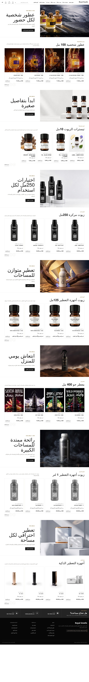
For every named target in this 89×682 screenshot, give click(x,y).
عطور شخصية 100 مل (50, 627)
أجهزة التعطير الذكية (51, 635)
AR (2, 2)
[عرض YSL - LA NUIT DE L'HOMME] (60, 142)
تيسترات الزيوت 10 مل (50, 630)
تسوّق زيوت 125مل (30, 285)
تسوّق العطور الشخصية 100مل (28, 30)
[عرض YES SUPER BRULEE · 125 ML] (74, 316)
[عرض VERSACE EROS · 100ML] (14, 60)
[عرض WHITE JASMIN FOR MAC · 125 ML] (14, 316)
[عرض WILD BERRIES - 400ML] (74, 400)
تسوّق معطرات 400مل (29, 369)
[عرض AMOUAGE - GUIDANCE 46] (34, 230)
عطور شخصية (71, 2)
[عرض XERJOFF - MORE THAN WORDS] (28, 142)
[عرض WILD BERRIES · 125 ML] (54, 316)
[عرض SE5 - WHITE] (74, 579)
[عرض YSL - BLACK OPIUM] (44, 142)
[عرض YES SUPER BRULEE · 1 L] (54, 490)
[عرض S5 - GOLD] (14, 579)
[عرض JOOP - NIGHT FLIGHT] (54, 230)
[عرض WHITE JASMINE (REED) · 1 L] (14, 490)
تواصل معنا (34, 625)
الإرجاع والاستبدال (14, 627)
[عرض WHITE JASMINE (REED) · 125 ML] (34, 316)
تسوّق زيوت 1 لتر (30, 460)
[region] (44, 65)
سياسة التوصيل (14, 625)
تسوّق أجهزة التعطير (30, 548)
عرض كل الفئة (7, 84)
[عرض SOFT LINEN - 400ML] (34, 400)
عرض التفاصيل (68, 80)
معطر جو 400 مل (51, 632)
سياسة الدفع (15, 630)
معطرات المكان (42, 2)
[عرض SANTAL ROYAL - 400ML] (14, 400)
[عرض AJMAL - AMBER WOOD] (76, 142)
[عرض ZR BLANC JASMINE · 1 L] (74, 490)
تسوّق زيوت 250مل (30, 200)
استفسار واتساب (33, 627)
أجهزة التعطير (36, 2)
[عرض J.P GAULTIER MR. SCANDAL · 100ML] (54, 60)
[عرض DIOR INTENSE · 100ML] (34, 60)
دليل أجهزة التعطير (14, 632)
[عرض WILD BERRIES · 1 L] (34, 490)
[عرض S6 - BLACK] (54, 579)
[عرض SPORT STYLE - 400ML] (54, 400)
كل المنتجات (52, 625)
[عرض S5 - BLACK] (34, 579)
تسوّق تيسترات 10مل (29, 114)
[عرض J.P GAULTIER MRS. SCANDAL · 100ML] (74, 60)
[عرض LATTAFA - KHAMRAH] (14, 230)
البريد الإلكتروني (33, 632)
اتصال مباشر (34, 630)
